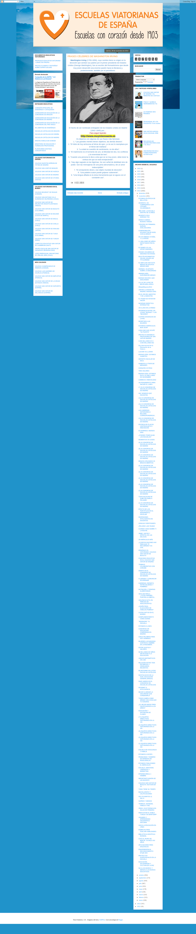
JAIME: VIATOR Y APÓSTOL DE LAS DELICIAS (145, 535)
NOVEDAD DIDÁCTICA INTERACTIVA (146, 304)
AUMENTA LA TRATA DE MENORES (146, 364)
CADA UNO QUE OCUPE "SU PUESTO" (147, 331)
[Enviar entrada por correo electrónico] (71, 182)
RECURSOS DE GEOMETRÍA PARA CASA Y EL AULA (151, 143)
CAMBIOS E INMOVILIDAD (147, 380)
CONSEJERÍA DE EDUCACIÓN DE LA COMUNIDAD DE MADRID (47, 118)
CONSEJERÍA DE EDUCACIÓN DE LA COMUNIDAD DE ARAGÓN (47, 113)
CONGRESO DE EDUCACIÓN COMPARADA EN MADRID (145, 631)
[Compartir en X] (79, 183)
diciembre (142, 193)
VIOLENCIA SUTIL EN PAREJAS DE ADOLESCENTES (146, 601)
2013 (139, 903)
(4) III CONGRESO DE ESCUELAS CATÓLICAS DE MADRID (147, 479)
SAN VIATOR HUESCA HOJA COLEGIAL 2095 (150, 132)
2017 (139, 182)
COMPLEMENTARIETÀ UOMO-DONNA (146, 618)
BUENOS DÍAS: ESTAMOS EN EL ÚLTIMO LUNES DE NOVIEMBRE (147, 375)
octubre (141, 875)
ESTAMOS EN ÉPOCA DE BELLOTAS (147, 199)
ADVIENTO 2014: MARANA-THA (144, 216)
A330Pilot (102, 920)
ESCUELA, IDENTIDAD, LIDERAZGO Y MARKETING (146, 769)
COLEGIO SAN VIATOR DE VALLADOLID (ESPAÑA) (44, 292)
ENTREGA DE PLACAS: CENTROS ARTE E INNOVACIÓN (146, 426)
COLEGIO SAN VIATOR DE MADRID (47, 175)
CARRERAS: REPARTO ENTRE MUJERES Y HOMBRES (146, 584)
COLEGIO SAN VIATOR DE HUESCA (47, 171)
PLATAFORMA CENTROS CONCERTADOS (43, 149)
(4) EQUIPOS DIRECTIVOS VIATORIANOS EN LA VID (147, 726)
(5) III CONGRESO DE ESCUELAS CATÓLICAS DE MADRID (147, 473)
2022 (139, 168)
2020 (139, 174)
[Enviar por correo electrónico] (75, 183)
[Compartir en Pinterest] (83, 183)
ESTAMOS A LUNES (145, 626)
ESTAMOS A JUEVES (145, 754)
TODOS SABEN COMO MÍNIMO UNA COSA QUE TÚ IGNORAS (147, 700)
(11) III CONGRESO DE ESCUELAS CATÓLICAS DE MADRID (147, 405)
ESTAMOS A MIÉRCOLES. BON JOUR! (147, 326)
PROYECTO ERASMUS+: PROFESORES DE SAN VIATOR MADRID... (147, 336)
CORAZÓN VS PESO (145, 368)
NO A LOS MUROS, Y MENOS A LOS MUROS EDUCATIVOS (147, 869)
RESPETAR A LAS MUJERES (144, 322)
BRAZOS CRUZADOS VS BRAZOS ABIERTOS (147, 462)
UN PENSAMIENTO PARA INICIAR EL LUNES (147, 383)
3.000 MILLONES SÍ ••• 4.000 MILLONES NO (146, 342)
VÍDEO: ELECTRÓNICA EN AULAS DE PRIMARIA (147, 809)
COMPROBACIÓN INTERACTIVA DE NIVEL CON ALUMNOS (147, 232)
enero (141, 900)
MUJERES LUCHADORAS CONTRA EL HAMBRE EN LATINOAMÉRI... (147, 643)
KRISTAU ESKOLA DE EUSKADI (45, 141)
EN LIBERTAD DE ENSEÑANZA (45, 128)
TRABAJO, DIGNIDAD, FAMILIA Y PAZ (146, 804)
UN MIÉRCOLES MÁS (146, 539)
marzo (141, 894)
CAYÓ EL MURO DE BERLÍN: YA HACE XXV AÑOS (147, 840)
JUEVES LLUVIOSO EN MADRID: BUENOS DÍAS (147, 290)
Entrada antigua (122, 193)
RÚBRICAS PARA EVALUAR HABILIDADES (147, 830)
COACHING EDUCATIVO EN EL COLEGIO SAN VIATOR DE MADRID (147, 560)
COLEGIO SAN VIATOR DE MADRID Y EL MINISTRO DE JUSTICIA (151, 94)
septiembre (143, 878)
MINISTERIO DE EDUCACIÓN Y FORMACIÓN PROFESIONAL (45, 145)
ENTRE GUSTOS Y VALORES (145, 648)
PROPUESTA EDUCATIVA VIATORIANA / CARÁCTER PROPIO (47, 61)
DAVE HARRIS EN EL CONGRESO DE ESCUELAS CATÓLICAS (147, 683)
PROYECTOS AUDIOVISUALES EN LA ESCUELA (147, 857)
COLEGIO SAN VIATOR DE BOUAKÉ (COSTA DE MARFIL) (47, 214)
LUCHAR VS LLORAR (146, 352)
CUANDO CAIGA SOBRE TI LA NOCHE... (147, 529)
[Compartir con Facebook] (81, 183)
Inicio (100, 193)
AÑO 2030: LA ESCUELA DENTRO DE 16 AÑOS (147, 211)
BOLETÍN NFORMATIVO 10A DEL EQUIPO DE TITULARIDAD (147, 258)
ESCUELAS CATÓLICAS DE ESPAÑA (47, 134)
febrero (141, 897)
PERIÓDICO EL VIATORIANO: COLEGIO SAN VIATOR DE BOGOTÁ (147, 552)
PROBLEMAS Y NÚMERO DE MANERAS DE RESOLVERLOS (147, 758)
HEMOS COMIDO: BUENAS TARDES (145, 220)
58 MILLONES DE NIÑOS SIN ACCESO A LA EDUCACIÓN (147, 653)
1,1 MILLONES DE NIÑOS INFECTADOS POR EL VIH (147, 243)
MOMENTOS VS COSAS (147, 439)
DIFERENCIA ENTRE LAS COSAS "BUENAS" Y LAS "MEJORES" (147, 312)
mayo (141, 889)
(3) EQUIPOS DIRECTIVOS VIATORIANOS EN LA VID (147, 732)
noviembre (142, 196)
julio (140, 883)
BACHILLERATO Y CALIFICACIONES (145, 793)
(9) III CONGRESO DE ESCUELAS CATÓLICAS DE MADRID (147, 444)
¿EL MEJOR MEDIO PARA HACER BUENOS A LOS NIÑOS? (147, 706)
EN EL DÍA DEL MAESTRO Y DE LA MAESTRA (147, 295)
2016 (139, 185)
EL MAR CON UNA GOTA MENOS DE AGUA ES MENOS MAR (147, 264)
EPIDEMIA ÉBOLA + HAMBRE (145, 775)
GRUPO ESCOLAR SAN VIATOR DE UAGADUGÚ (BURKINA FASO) (46, 249)
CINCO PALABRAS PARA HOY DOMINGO (147, 637)
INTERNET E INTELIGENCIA (144, 688)
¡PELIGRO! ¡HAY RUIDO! (147, 526)
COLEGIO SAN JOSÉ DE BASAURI (46, 168)
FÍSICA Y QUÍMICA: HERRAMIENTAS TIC (150, 103)
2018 (139, 179)
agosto (141, 881)
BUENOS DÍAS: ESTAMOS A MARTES (147, 355)
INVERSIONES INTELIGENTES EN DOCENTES (146, 518)
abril (140, 892)
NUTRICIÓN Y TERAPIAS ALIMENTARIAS (147, 590)
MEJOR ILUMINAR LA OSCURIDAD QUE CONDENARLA (146, 693)
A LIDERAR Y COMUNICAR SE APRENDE (147, 579)
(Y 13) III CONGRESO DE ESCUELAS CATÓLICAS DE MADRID (147, 388)
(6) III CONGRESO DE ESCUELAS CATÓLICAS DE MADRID (147, 467)
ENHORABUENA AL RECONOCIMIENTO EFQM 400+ (146, 851)
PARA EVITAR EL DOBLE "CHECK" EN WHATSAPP (147, 813)
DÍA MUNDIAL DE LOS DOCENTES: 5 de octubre (151, 122)
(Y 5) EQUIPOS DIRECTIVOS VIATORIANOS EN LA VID (146, 719)
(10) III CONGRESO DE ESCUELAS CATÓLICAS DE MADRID (147, 420)
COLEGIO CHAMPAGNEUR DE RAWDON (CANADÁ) (45, 267)
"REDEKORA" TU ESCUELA (144, 622)
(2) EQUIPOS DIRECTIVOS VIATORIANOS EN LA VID (147, 739)
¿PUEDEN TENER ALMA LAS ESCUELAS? (147, 436)
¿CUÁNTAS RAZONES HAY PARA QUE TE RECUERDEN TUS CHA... (147, 545)
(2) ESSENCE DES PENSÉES (149, 112)
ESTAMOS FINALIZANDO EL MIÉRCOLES (147, 764)
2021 (139, 171)
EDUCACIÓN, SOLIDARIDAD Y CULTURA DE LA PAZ (146, 863)
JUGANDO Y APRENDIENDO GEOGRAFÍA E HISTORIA (144, 820)
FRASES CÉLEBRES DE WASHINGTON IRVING (147, 253)
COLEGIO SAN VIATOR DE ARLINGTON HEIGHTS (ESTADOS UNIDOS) (46, 204)
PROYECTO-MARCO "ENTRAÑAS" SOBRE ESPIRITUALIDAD (46, 66)
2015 (139, 188)
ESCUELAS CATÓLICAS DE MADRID (47, 137)
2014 (139, 191)
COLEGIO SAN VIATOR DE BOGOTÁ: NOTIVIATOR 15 (147, 784)
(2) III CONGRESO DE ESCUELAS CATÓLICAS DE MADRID (147, 492)
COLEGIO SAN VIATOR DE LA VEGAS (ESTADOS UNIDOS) (47, 282)
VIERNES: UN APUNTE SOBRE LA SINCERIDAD (147, 270)
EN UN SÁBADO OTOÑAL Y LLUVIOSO (147, 237)
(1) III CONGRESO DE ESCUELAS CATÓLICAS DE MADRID (147, 504)
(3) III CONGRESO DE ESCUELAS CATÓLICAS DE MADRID (147, 486)
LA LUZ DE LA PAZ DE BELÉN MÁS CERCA (146, 283)
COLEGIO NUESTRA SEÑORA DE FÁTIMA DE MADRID (46, 164)
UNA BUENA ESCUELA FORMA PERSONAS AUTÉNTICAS (150, 152)
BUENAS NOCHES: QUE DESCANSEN (147, 279)
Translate (150, 82)
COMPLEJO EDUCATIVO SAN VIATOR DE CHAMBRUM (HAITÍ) (47, 244)
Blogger (120, 920)
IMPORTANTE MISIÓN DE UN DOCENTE (147, 779)
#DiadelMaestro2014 (145, 287)
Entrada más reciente (75, 193)
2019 (139, 177)
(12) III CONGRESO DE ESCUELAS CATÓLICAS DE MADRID (147, 399)
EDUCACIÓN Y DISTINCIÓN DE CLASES (145, 712)
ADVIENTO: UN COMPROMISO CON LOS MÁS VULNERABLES (146, 205)
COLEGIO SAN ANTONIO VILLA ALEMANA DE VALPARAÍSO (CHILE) (47, 198)
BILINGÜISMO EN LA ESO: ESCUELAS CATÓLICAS (147, 671)
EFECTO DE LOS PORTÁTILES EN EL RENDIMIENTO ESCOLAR (146, 511)
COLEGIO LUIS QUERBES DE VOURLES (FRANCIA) (45, 272)
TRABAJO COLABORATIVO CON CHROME (147, 566)
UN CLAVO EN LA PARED (147, 308)
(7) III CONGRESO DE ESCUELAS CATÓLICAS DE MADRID (147, 456)
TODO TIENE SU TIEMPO (147, 789)
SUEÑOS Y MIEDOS (145, 801)
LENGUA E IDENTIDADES (147, 523)
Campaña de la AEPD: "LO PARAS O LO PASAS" (45, 78)
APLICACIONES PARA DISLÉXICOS (146, 845)
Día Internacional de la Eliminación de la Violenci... (146, 347)
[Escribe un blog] (77, 183)
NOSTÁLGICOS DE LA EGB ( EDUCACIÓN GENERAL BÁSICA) (146, 676)
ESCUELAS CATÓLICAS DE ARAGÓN (47, 131)
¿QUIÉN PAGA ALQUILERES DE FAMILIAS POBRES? (146, 608)
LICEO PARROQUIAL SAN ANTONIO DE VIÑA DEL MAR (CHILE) (47, 254)
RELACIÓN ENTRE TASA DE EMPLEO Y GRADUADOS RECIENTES (147, 665)
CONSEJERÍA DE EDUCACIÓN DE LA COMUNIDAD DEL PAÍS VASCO (47, 123)
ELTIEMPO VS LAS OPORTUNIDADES (145, 248)
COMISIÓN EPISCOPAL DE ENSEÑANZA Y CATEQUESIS (44, 108)
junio (140, 886)
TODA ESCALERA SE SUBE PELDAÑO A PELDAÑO (145, 498)
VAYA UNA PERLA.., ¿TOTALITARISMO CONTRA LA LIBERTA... (147, 595)
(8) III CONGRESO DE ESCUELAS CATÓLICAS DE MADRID (147, 450)
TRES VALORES (144, 371)
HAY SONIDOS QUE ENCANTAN (145, 394)
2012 (139, 906)
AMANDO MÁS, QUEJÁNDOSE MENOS (147, 274)
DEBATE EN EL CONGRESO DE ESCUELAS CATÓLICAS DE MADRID (147, 573)
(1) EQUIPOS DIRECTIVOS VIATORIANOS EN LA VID (147, 745)
